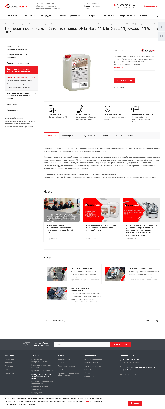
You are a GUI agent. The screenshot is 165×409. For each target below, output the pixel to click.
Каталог (29, 15)
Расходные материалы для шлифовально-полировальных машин (19, 95)
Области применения (70, 15)
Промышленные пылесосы (18, 63)
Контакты (145, 15)
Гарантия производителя (140, 268)
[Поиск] (156, 15)
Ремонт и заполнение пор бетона (19, 81)
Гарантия (61, 363)
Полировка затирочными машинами (17, 56)
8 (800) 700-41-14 (126, 5)
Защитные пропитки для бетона (19, 84)
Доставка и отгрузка (66, 366)
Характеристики (69, 136)
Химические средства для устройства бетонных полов (18, 70)
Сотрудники (9, 366)
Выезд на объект (65, 359)
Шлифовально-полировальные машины (17, 48)
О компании (9, 359)
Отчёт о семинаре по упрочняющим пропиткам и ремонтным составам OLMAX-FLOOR (60, 229)
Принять (135, 403)
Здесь (86, 401)
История (8, 363)
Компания (13, 15)
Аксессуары (12, 104)
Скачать (105, 136)
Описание (51, 136)
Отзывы (8, 370)
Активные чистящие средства (18, 87)
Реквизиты (9, 373)
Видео (130, 136)
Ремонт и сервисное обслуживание (80, 289)
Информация (126, 15)
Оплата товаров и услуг (81, 268)
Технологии (108, 15)
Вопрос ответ (89, 376)
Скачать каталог (91, 363)
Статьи (118, 136)
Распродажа (46, 15)
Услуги (92, 15)
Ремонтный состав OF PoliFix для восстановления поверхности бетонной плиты (101, 227)
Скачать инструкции (92, 366)
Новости (87, 370)
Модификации (89, 136)
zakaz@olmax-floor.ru (132, 375)
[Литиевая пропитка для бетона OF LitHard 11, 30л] (78, 72)
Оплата (61, 370)
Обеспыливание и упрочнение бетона (21, 77)
